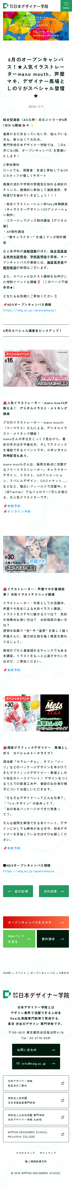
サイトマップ (48, 1153)
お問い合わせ (27, 1049)
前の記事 (21, 891)
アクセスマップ (25, 1153)
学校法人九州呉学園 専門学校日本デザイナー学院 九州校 (26, 1117)
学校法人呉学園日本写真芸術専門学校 (21, 1100)
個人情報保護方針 (36, 1161)
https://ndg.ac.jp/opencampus (29, 871)
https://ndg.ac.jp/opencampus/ (29, 310)
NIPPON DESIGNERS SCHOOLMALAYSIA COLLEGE (28, 1134)
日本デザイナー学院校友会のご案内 (20, 1083)
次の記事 (50, 891)
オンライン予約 (19, 511)
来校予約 (14, 505)
